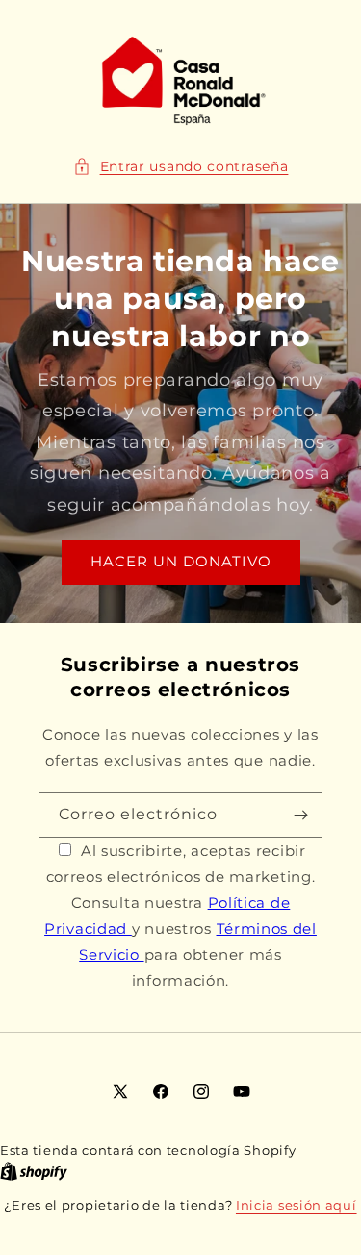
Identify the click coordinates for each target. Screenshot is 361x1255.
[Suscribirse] (300, 815)
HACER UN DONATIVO (180, 562)
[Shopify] (33, 1171)
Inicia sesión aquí (296, 1205)
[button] (181, 167)
